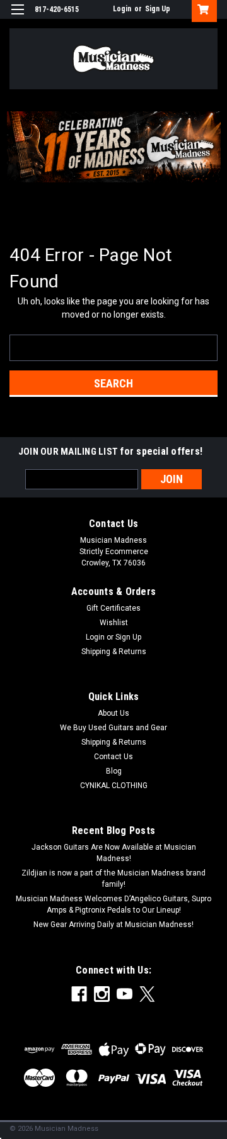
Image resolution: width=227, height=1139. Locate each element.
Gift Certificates (113, 608)
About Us (113, 713)
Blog (114, 771)
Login (122, 8)
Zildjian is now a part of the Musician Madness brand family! (113, 879)
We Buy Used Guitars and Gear (113, 727)
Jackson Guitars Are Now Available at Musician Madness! (114, 853)
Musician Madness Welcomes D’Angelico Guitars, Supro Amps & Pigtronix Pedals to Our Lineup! (113, 904)
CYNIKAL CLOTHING (114, 785)
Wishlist (114, 622)
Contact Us (113, 756)
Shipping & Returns (113, 651)
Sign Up (157, 8)
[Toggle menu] (17, 17)
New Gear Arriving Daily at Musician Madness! (113, 924)
